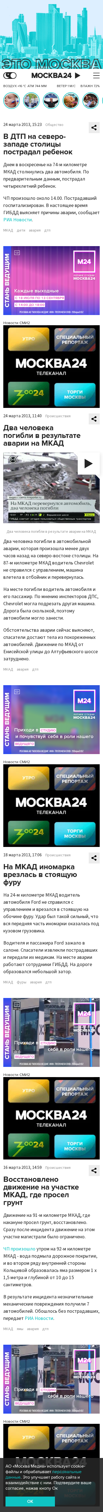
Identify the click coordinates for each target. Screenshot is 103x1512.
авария (35, 230)
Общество (54, 125)
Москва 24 (51, 75)
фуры (21, 982)
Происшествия (58, 416)
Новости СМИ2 (16, 323)
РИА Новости (17, 219)
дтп (47, 230)
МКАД (8, 230)
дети (21, 230)
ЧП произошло (19, 1248)
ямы (20, 1329)
